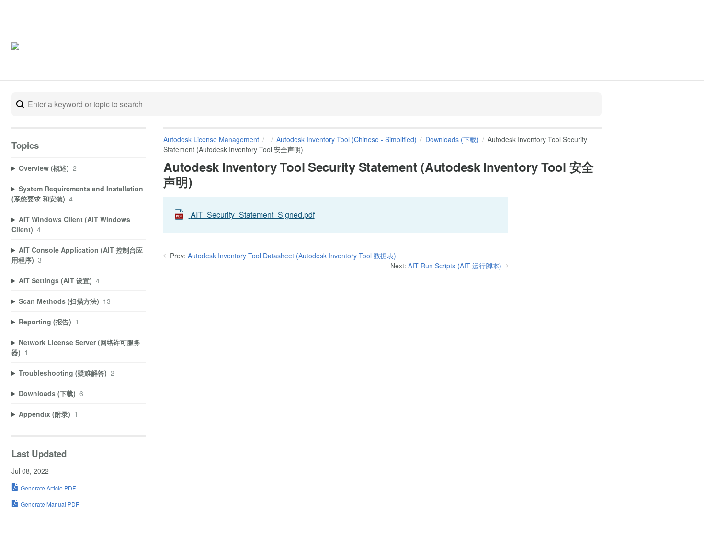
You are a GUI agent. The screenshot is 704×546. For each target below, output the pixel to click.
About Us (657, 47)
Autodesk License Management (211, 139)
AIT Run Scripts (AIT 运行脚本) (454, 265)
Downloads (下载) (452, 139)
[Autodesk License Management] (51, 47)
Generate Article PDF (48, 488)
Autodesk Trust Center (596, 47)
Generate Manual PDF (50, 504)
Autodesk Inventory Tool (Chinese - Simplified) (346, 139)
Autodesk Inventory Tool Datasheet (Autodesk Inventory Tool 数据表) (292, 255)
